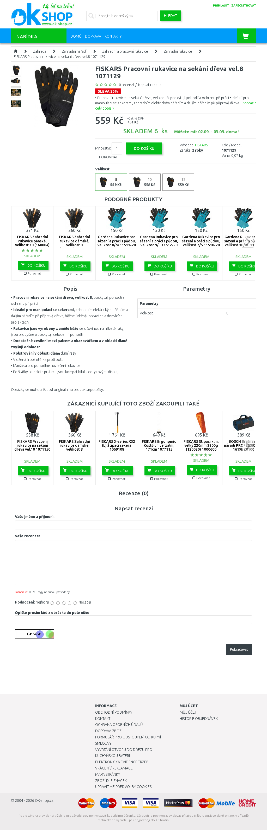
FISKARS (201, 145)
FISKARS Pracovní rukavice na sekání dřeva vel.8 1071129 (59, 57)
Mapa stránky (107, 774)
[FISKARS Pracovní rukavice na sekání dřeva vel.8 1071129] (56, 96)
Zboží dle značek (111, 781)
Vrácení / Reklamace (114, 768)
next (247, 242)
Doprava (93, 36)
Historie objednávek (199, 718)
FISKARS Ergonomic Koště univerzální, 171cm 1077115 (159, 445)
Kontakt (102, 718)
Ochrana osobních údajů (119, 724)
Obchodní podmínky (113, 712)
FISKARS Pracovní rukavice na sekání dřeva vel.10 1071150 (32, 445)
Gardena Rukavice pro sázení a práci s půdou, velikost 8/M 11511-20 (117, 241)
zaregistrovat (243, 5)
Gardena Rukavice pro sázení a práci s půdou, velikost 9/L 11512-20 (159, 241)
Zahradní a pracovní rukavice (125, 51)
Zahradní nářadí (74, 51)
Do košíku (36, 265)
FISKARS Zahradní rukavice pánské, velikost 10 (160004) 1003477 (32, 243)
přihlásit (221, 5)
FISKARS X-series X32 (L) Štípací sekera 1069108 (117, 445)
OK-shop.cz (44, 800)
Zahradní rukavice (178, 51)
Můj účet (188, 712)
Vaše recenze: (27, 536)
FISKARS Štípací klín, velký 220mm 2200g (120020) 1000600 (201, 445)
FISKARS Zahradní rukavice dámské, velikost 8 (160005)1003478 (74, 243)
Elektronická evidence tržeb (122, 762)
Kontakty (113, 36)
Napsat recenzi (150, 85)
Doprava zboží (108, 731)
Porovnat (108, 157)
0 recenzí (126, 85)
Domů (76, 36)
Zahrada (39, 51)
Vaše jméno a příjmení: (34, 517)
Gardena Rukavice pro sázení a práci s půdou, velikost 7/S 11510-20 (201, 241)
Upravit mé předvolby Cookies (123, 787)
